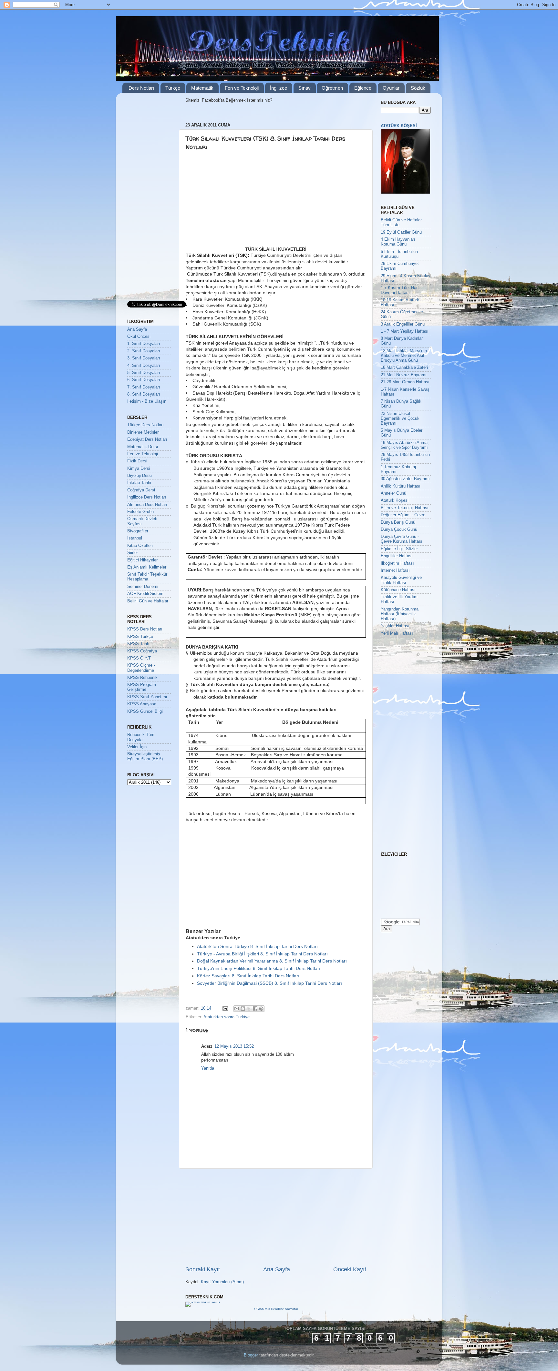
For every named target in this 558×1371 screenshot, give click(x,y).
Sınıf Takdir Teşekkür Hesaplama (147, 576)
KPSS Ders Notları (144, 629)
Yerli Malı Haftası (397, 633)
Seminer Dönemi (142, 586)
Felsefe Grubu (140, 511)
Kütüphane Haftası (398, 590)
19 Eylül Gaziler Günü (401, 232)
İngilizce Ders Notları (146, 497)
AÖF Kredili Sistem (145, 593)
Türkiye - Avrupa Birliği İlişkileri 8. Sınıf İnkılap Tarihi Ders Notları (262, 953)
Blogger (251, 1355)
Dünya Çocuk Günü (399, 529)
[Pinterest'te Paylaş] (261, 1008)
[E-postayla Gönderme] (225, 1008)
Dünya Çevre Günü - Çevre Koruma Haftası (401, 539)
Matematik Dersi (142, 447)
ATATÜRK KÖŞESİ (399, 126)
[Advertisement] (235, 197)
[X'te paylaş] (249, 1008)
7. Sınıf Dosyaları (143, 387)
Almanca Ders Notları (147, 504)
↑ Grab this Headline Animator (276, 1309)
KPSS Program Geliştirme (141, 687)
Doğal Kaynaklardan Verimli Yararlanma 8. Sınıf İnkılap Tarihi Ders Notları (272, 960)
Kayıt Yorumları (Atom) (222, 1282)
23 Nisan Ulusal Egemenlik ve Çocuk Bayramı (400, 418)
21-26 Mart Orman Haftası (405, 382)
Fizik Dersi (137, 461)
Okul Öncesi (138, 336)
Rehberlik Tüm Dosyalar (140, 737)
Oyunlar (391, 88)
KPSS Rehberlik (142, 677)
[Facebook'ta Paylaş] (255, 1008)
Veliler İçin (137, 747)
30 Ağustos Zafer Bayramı (405, 479)
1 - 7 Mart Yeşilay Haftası (405, 331)
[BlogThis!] (243, 1008)
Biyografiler (137, 531)
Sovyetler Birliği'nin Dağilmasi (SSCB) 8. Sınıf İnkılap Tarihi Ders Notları (269, 983)
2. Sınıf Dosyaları (143, 351)
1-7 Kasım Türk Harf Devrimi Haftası (400, 290)
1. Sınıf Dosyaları (143, 343)
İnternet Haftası (395, 570)
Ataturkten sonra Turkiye (226, 1017)
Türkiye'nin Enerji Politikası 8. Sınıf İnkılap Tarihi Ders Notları (258, 968)
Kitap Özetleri (140, 545)
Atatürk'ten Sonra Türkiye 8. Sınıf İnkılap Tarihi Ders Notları (257, 946)
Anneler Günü (393, 493)
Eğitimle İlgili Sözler (399, 549)
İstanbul (134, 538)
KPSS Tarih (138, 643)
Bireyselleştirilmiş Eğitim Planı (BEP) (145, 756)
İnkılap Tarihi (139, 482)
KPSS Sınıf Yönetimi (147, 697)
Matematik (202, 88)
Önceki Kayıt (349, 1269)
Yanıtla (207, 1068)
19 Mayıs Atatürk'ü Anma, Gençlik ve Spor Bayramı (405, 445)
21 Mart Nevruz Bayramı (404, 375)
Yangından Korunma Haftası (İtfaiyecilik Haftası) (399, 614)
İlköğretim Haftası (397, 563)
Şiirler (132, 552)
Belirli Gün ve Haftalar (147, 601)
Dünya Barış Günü (398, 522)
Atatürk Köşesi (394, 500)
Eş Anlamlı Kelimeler (146, 567)
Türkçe (172, 88)
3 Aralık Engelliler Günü (403, 324)
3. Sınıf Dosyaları (143, 358)
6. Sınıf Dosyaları (143, 380)
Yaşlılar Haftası (395, 626)
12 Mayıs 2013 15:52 (234, 1046)
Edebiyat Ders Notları (147, 439)
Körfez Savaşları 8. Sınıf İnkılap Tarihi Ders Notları (248, 975)
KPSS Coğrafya (142, 651)
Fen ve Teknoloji (242, 88)
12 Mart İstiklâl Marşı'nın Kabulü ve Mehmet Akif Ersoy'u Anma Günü (404, 355)
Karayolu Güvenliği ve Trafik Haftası (401, 580)
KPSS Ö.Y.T (139, 658)
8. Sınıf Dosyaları (143, 394)
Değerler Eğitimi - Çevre (403, 515)
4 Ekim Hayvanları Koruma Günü (398, 242)
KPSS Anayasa (141, 704)
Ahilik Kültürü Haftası (400, 486)
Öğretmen (332, 88)
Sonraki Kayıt (202, 1269)
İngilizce (278, 88)
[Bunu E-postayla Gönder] (236, 1008)
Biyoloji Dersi (139, 475)
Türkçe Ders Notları (145, 425)
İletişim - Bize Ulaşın (146, 401)
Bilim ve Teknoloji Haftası (405, 508)
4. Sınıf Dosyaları (143, 365)
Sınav (304, 88)
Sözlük (418, 88)
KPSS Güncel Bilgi (145, 711)
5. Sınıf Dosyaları (143, 372)
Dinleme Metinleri (143, 432)
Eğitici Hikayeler (142, 560)
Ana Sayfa (276, 1269)
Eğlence (362, 88)
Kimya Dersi (138, 468)
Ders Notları (141, 88)
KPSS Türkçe (140, 636)
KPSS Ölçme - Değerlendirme (141, 667)
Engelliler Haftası (397, 556)
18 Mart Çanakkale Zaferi (404, 367)
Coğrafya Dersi (141, 490)
